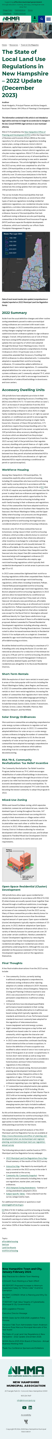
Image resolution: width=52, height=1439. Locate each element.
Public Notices (20, 13)
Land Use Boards (9, 1247)
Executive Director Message (14, 1313)
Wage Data (7, 10)
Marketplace (20, 10)
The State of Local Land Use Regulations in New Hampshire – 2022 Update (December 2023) (23, 1335)
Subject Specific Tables (15, 1194)
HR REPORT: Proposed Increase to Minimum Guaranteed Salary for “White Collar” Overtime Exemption (22, 1288)
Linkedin (30, 1408)
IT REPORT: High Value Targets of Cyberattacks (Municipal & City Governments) (23, 1303)
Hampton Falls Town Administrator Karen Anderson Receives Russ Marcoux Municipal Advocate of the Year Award (24, 1327)
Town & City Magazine (30, 45)
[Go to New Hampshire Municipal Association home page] (11, 19)
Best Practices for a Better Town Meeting (20, 1276)
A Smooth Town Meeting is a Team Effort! (20, 1281)
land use (5, 1244)
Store (30, 10)
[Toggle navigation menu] (48, 19)
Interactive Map (13, 1166)
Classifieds (7, 13)
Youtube (24, 1408)
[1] (42, 487)
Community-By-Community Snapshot (21, 1175)
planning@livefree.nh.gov (12, 1205)
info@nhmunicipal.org (26, 1400)
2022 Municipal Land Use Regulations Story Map (26, 1158)
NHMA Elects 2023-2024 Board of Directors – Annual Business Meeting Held (25, 1342)
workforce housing (10, 1250)
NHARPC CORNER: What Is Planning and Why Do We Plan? (24, 1296)
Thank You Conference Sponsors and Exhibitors (23, 1348)
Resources (13, 45)
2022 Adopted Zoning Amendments (21, 1188)
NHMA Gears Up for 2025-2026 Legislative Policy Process (23, 1319)
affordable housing (10, 1241)
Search (41, 19)
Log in (34, 20)
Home (4, 45)
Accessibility (26, 1415)
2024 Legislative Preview (13, 1309)
